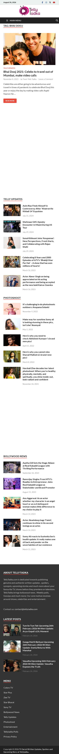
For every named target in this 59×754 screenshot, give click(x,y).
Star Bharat (9, 702)
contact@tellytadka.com (26, 609)
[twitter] (50, 2)
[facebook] (42, 2)
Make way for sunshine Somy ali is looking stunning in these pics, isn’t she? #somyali (38, 322)
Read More (9, 100)
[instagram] (46, 2)
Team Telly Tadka (29, 79)
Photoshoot (9, 722)
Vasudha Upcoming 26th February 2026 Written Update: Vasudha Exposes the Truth (39, 664)
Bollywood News (11, 712)
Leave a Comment (46, 79)
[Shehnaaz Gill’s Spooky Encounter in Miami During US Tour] (12, 222)
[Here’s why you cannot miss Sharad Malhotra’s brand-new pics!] (12, 352)
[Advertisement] (24, 150)
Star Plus (8, 692)
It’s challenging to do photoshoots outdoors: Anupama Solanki (39, 305)
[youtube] (54, 2)
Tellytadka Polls (11, 731)
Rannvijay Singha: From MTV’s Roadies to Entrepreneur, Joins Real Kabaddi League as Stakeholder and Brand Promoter (39, 483)
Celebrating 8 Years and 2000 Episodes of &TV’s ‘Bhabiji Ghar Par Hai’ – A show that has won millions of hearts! (38, 261)
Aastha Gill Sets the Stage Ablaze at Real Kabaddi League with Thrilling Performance (38, 466)
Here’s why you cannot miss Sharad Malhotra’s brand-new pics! (37, 355)
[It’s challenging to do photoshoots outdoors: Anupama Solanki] (12, 304)
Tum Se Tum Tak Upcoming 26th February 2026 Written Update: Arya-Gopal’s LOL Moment (38, 628)
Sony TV (7, 707)
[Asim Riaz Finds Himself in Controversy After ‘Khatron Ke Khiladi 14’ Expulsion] (12, 206)
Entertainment (10, 726)
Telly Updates (9, 68)
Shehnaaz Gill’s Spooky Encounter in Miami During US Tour (37, 225)
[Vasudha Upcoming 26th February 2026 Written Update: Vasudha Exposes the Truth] (12, 661)
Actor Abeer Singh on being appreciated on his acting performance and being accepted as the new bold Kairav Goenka (39, 280)
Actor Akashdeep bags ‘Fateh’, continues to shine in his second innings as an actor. (38, 523)
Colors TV (8, 687)
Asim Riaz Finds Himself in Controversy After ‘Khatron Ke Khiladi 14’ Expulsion (38, 208)
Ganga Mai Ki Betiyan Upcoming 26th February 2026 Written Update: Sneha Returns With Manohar (38, 646)
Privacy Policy (10, 736)
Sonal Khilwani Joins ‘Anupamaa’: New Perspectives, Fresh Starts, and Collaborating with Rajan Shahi (38, 242)
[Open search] (57, 20)
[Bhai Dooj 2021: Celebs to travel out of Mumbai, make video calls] (29, 49)
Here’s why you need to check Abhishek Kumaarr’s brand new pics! (39, 338)
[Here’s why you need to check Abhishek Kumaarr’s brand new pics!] (12, 336)
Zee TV (7, 697)
